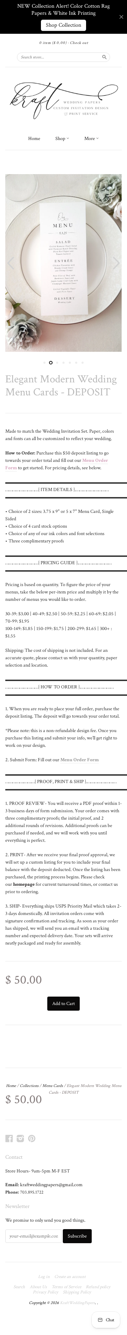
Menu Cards (52, 1085)
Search (19, 1287)
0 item (53, 42)
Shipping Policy (77, 1292)
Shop (60, 138)
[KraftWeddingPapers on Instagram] (20, 1138)
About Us (38, 1287)
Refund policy (98, 1287)
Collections (29, 1085)
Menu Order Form (79, 760)
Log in (44, 1276)
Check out (79, 42)
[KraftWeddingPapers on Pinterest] (32, 1138)
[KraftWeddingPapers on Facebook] (9, 1138)
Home (34, 138)
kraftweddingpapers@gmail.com (51, 1185)
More (90, 138)
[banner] (63, 99)
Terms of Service (66, 1287)
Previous (9, 263)
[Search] (104, 57)
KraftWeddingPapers (77, 1302)
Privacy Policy (45, 1292)
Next (117, 263)
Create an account (70, 1276)
